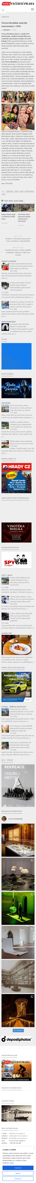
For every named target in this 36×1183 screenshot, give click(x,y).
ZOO (3, 194)
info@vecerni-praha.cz (17, 1133)
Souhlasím (18, 1168)
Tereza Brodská (29, 191)
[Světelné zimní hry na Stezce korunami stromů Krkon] (18, 1010)
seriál (21, 191)
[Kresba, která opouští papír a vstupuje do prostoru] (18, 942)
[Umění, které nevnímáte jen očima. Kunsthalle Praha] (18, 874)
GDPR (12, 1163)
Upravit (18, 1173)
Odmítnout (18, 1179)
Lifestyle (5, 17)
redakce (7, 30)
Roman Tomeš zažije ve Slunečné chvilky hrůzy (8, 216)
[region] (18, 1164)
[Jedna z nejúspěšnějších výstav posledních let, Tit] (18, 840)
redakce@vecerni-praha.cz (18, 1136)
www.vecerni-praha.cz (17, 1141)
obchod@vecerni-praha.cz (18, 1138)
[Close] (34, 1148)
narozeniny (10, 191)
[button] (18, 785)
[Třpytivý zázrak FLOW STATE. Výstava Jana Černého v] (18, 908)
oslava (16, 191)
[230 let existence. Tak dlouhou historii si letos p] (18, 976)
